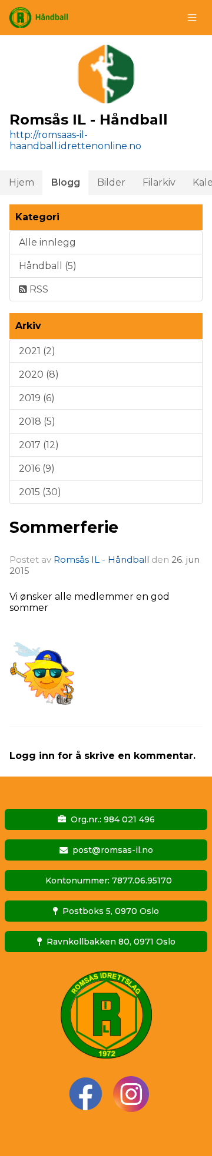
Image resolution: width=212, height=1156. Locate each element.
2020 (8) (39, 374)
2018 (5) (37, 421)
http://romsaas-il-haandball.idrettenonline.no (75, 140)
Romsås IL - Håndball (101, 559)
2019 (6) (37, 398)
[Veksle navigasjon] (192, 17)
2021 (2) (37, 351)
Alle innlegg (47, 242)
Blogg (65, 182)
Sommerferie (63, 527)
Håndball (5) (48, 265)
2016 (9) (37, 468)
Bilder (111, 182)
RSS (37, 289)
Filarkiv (159, 182)
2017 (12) (39, 445)
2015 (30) (40, 492)
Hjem (21, 182)
